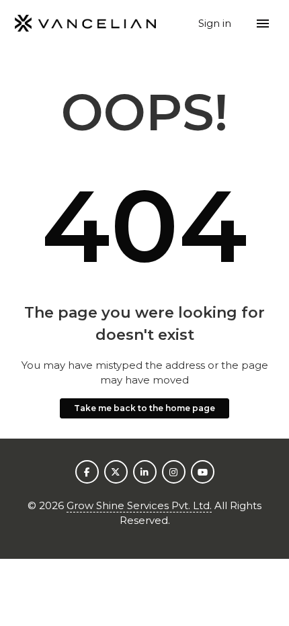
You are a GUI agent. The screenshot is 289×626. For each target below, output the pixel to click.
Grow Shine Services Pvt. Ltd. (139, 505)
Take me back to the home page (144, 408)
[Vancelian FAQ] (86, 23)
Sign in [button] (216, 23)
